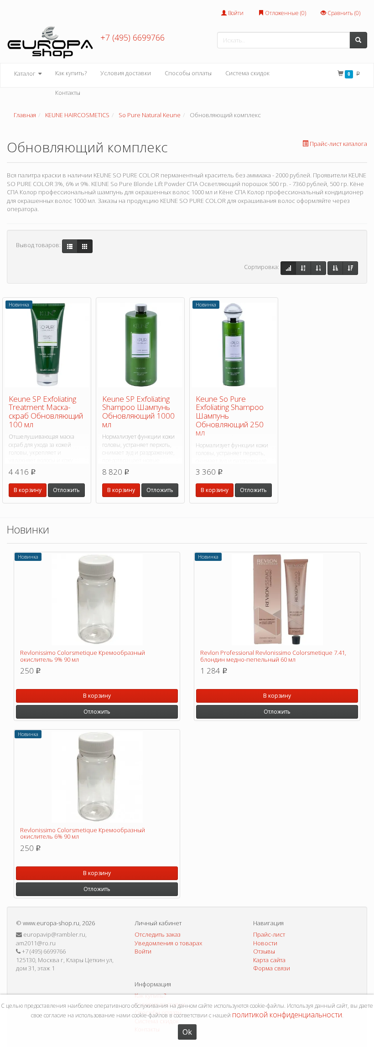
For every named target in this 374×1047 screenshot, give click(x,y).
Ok (187, 1032)
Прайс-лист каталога (338, 144)
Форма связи (271, 968)
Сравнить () (343, 13)
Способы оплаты (188, 73)
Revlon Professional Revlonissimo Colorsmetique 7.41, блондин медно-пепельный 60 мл (273, 655)
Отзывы (264, 951)
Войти (235, 13)
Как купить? (71, 73)
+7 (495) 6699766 (132, 37)
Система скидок (247, 73)
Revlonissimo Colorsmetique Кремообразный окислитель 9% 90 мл (82, 655)
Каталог (25, 73)
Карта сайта (269, 960)
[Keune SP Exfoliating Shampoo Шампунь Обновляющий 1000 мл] (140, 345)
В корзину (28, 490)
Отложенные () (285, 13)
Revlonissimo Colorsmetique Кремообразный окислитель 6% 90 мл (82, 833)
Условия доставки (125, 73)
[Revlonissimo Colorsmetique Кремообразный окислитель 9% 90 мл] (97, 599)
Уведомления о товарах (168, 943)
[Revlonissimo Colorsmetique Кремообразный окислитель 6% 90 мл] (97, 777)
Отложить (66, 490)
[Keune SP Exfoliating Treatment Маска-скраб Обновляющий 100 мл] (47, 345)
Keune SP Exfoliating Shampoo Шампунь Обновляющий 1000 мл (138, 412)
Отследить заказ (158, 934)
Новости (265, 943)
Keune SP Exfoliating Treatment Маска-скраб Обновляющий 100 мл (46, 412)
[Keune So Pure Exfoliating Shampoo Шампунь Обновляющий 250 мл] (234, 345)
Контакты (67, 92)
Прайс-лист (269, 934)
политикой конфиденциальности (287, 1015)
